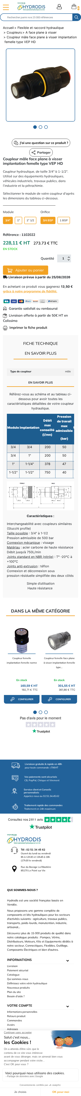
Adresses (12, 1029)
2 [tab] (40, 127)
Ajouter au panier (29, 270)
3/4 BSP (48, 220)
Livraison (12, 966)
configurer (25, 699)
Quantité (47, 258)
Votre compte (19, 1005)
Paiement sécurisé (17, 970)
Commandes (14, 1020)
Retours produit (16, 1016)
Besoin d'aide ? (16, 996)
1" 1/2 (30, 220)
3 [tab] (46, 127)
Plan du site (14, 991)
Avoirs (11, 1024)
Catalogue (13, 974)
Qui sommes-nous (17, 979)
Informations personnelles (22, 1011)
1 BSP (64, 220)
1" (18, 220)
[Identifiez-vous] (59, 6)
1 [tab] (35, 127)
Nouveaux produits (18, 987)
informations (19, 960)
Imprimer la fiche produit (28, 327)
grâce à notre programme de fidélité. (30, 291)
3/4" (7, 220)
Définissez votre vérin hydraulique (27, 983)
